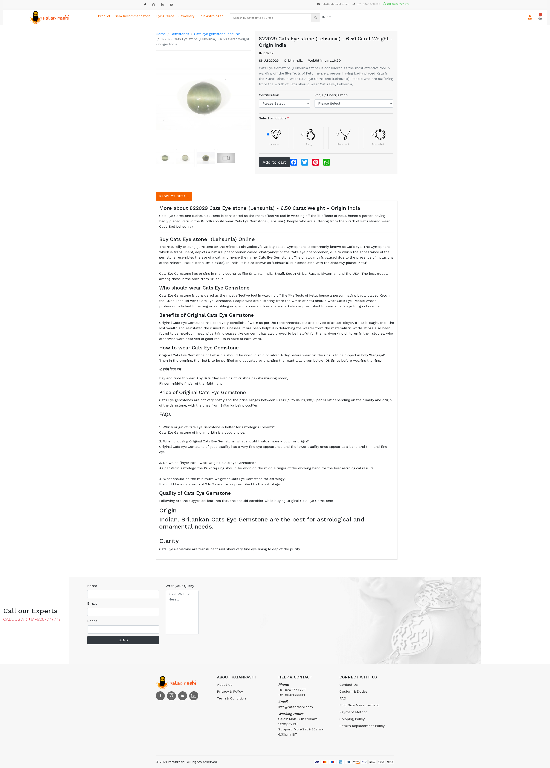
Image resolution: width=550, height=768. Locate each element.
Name (92, 586)
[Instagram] (153, 5)
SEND (123, 640)
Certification (269, 95)
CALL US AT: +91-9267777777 (32, 619)
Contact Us (348, 685)
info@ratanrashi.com (335, 4)
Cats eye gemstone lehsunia (217, 34)
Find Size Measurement (359, 705)
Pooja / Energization (331, 95)
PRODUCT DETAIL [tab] (174, 196)
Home (161, 34)
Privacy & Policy (230, 691)
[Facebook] (145, 5)
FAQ (342, 698)
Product (104, 16)
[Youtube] (171, 5)
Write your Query (180, 586)
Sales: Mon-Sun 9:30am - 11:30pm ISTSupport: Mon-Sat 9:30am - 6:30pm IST (301, 724)
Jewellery (186, 16)
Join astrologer (211, 16)
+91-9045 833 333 (368, 4)
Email (92, 603)
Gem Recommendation (132, 16)
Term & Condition (231, 698)
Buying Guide (164, 16)
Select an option (274, 118)
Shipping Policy (352, 719)
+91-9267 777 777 (397, 4)
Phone (92, 621)
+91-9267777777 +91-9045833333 (292, 690)
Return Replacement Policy (362, 726)
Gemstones (180, 34)
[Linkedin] (162, 5)
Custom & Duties (353, 691)
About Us (224, 685)
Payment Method (353, 712)
